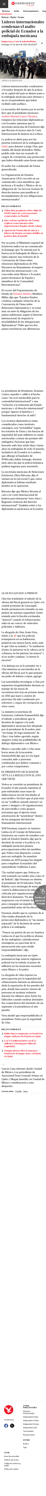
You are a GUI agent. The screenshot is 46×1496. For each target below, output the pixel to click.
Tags (25, 1447)
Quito (5, 146)
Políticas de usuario (11, 1460)
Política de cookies (11, 1469)
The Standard (28, 1431)
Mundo (13, 17)
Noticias (6, 11)
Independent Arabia (30, 1417)
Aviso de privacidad (11, 1456)
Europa (21, 17)
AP (14, 636)
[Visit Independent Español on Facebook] (6, 1426)
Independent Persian (31, 1424)
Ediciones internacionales (28, 1412)
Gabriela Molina (29, 42)
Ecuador (18, 1091)
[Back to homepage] (13, 1409)
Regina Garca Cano (10, 42)
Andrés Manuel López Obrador (19, 116)
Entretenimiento (31, 11)
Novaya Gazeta (29, 1435)
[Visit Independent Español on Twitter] (12, 1426)
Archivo (26, 1444)
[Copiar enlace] (41, 43)
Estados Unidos (22, 294)
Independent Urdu (30, 1428)
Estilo (16, 11)
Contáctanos (9, 1420)
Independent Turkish (31, 1421)
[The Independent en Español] (23, 4)
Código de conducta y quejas (12, 1465)
